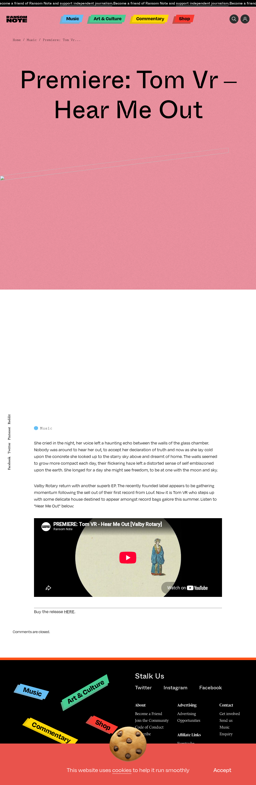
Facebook (9, 463)
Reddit (9, 419)
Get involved (230, 713)
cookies (122, 770)
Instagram (176, 687)
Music (72, 18)
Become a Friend (148, 713)
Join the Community (151, 720)
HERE (69, 611)
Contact (226, 705)
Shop (184, 18)
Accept (222, 770)
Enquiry (226, 734)
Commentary (150, 18)
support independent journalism (86, 3)
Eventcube (185, 743)
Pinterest (9, 433)
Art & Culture (108, 18)
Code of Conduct (149, 727)
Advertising (186, 705)
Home (17, 40)
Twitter (9, 448)
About (140, 705)
